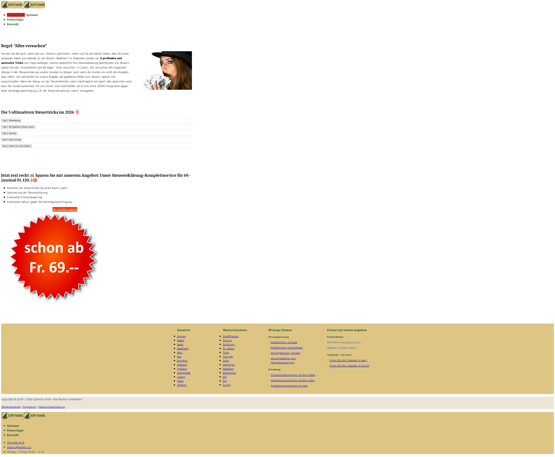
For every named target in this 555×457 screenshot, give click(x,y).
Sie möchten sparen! (64, 209)
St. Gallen (228, 348)
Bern (180, 352)
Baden (180, 340)
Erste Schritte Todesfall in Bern (348, 360)
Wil (225, 376)
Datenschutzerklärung (51, 406)
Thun (226, 352)
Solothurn (229, 344)
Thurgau (228, 356)
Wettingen (229, 364)
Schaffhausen (231, 336)
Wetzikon (228, 368)
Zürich (227, 385)
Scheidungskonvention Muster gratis (292, 380)
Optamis (22, 15)
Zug (225, 381)
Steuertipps (15, 19)
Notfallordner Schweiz (284, 342)
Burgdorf (182, 360)
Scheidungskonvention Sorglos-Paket (293, 375)
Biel (179, 356)
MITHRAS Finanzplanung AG (344, 342)
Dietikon (182, 364)
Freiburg (182, 368)
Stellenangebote (10, 406)
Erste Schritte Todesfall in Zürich (349, 365)
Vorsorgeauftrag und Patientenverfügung (283, 360)
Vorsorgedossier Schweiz (285, 353)
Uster (226, 360)
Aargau (181, 336)
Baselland (182, 348)
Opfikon (181, 385)
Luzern (181, 376)
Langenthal (183, 372)
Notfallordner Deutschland (287, 347)
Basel (180, 344)
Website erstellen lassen (341, 348)
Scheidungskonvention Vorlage (289, 385)
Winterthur (229, 372)
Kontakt (13, 24)
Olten (180, 381)
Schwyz (227, 340)
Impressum (29, 406)
